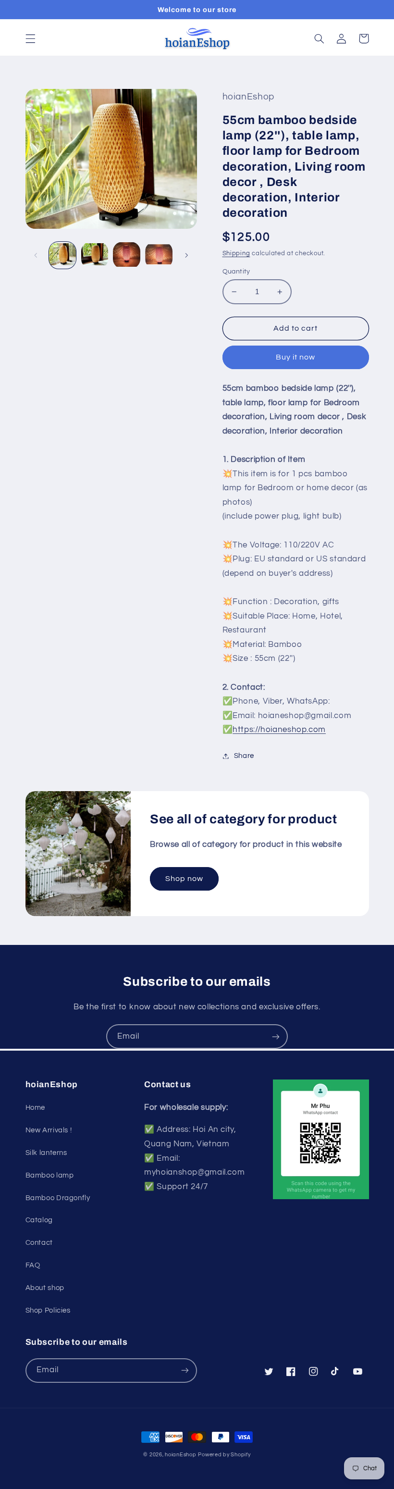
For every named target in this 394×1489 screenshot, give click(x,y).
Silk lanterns (46, 1152)
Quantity (236, 271)
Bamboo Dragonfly (57, 1198)
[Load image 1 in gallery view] (62, 255)
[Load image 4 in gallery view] (158, 255)
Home (35, 1107)
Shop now (184, 878)
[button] (30, 38)
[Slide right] (186, 255)
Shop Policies (48, 1310)
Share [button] (244, 755)
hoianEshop (180, 1454)
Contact (39, 1242)
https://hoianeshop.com (279, 729)
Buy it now (296, 357)
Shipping (236, 253)
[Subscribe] (276, 1036)
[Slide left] (36, 255)
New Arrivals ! (48, 1130)
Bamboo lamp (49, 1175)
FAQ (32, 1265)
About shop (44, 1287)
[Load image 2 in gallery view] (94, 255)
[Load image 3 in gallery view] (126, 255)
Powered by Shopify (224, 1454)
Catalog (39, 1220)
